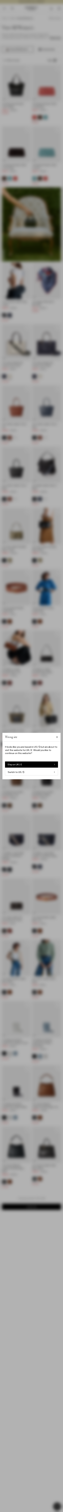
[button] (31, 756)
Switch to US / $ (16, 772)
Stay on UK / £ (15, 764)
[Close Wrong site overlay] (57, 737)
